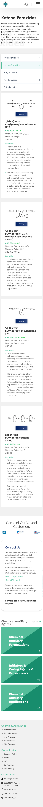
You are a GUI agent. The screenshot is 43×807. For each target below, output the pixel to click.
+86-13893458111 (12, 580)
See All (35, 621)
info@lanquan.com (14, 576)
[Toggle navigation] (37, 4)
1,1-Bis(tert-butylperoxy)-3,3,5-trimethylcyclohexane (18, 235)
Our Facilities (8, 765)
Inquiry (21, 114)
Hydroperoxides (11, 57)
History (6, 758)
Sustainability (9, 768)
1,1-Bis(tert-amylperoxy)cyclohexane (20, 124)
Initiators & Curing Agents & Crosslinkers (21, 669)
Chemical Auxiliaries (13, 725)
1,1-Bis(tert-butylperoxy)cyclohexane (20, 331)
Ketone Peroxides (12, 65)
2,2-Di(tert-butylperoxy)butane (17, 437)
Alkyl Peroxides (11, 72)
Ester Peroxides (11, 87)
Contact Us (8, 774)
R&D (5, 761)
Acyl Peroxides (10, 80)
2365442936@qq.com (12, 783)
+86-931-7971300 (10, 794)
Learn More (9, 144)
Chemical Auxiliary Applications (18, 697)
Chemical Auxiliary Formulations (19, 640)
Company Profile (10, 754)
